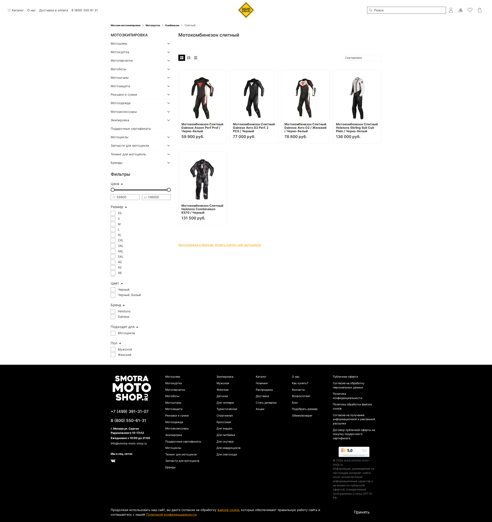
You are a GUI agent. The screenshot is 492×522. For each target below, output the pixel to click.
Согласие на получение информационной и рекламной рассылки (354, 419)
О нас (295, 376)
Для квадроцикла (228, 447)
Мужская (223, 383)
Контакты (298, 389)
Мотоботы (118, 69)
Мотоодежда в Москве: (196, 245)
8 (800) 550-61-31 (128, 420)
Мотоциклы (119, 137)
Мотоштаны (120, 77)
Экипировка (120, 120)
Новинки (262, 383)
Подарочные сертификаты (131, 128)
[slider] (113, 190)
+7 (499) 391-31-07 (130, 411)
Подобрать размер (304, 409)
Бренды (116, 163)
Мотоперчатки (122, 60)
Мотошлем (119, 43)
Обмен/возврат (302, 415)
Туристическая (227, 409)
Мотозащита (120, 86)
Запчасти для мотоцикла (130, 145)
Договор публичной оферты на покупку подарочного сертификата (354, 434)
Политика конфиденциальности (347, 396)
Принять (362, 512)
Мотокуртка (153, 25)
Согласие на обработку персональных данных (348, 385)
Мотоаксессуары (124, 112)
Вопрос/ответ (301, 396)
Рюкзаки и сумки (124, 94)
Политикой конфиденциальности (171, 514)
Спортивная (225, 415)
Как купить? (300, 383)
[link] (354, 452)
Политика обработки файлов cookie (352, 406)
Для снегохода (227, 454)
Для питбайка (226, 435)
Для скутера (225, 441)
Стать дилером (266, 402)
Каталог (261, 376)
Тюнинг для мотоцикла (128, 154)
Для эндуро (224, 428)
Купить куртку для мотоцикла (238, 245)
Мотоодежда (120, 103)
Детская (222, 396)
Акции (260, 409)
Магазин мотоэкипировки (125, 25)
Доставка (262, 396)
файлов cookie (228, 510)
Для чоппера (225, 402)
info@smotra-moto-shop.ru (129, 443)
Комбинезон (172, 25)
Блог (295, 402)
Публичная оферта (345, 376)
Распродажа (264, 389)
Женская (223, 389)
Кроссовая (224, 422)
